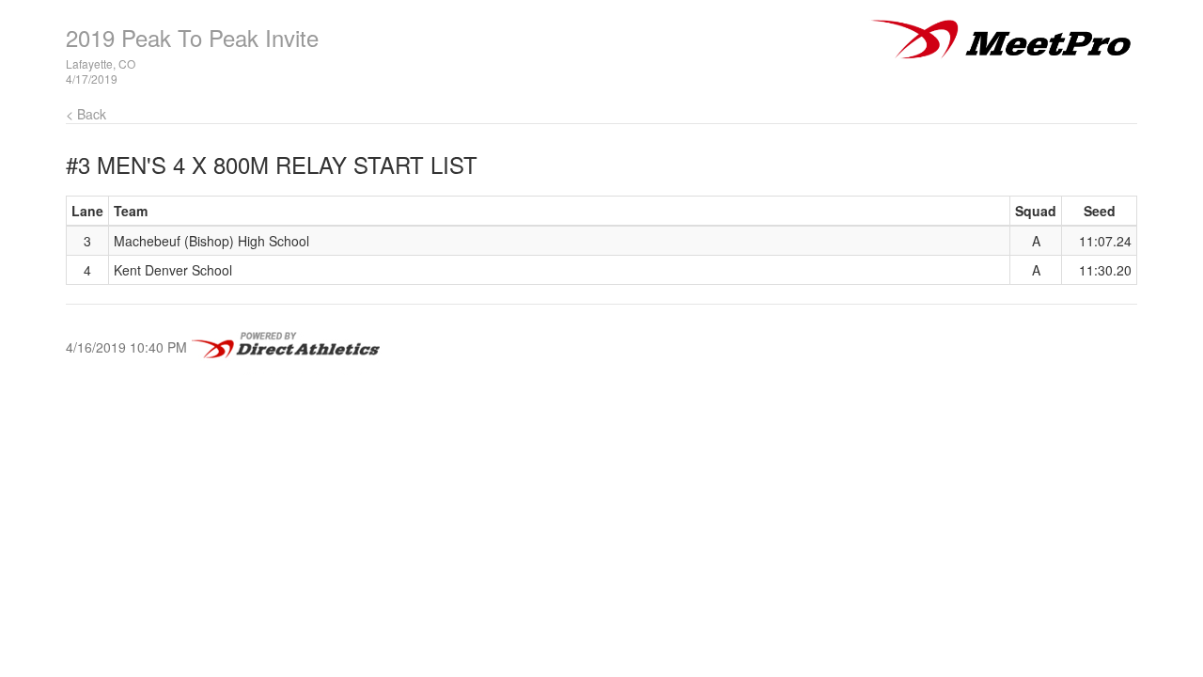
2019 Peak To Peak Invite (192, 37)
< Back (86, 113)
